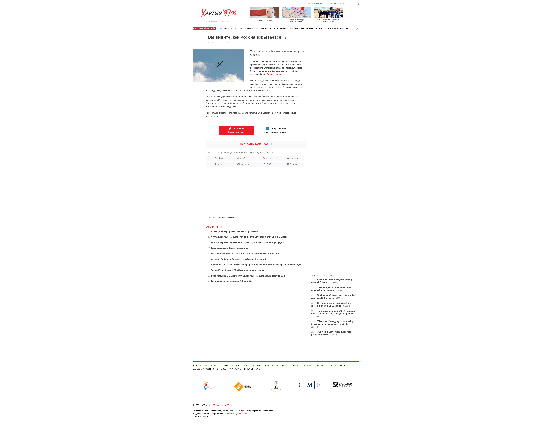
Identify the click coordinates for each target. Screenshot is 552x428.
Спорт (272, 29)
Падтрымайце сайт (236, 130)
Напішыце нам (228, 217)
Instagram (244, 164)
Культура (282, 29)
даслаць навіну (314, 3)
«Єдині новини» (273, 74)
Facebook (219, 158)
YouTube (244, 158)
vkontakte (293, 158)
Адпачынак (340, 365)
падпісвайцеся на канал (275, 130)
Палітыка (223, 29)
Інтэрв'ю (320, 29)
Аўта (329, 365)
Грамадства (236, 29)
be (335, 3)
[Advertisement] (250, 192)
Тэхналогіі (332, 29)
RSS (269, 164)
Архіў (329, 3)
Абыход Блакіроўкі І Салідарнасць (209, 369)
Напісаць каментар (256, 144)
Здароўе (344, 29)
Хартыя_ (218, 13)
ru (339, 3)
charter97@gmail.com (237, 413)
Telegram (294, 164)
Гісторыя (293, 29)
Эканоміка (249, 29)
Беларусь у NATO (252, 369)
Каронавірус (235, 369)
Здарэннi (262, 29)
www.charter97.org (224, 405)
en (344, 3)
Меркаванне (307, 29)
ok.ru (219, 164)
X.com (269, 158)
